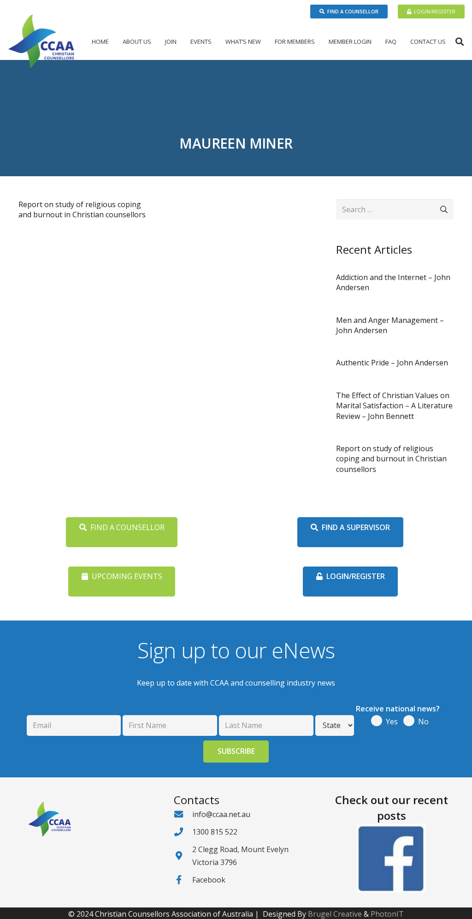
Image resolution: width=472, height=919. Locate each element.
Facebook (208, 880)
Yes (392, 721)
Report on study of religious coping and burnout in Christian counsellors (82, 209)
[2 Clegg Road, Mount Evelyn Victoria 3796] (183, 855)
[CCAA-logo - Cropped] (41, 41)
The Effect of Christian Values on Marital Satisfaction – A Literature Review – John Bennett (394, 405)
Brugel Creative (335, 914)
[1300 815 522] (183, 831)
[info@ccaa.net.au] (183, 814)
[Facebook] (183, 879)
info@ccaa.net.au (221, 814)
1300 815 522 (214, 832)
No (423, 721)
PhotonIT (387, 914)
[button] (155, 41)
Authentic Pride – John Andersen (392, 363)
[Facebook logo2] (392, 858)
